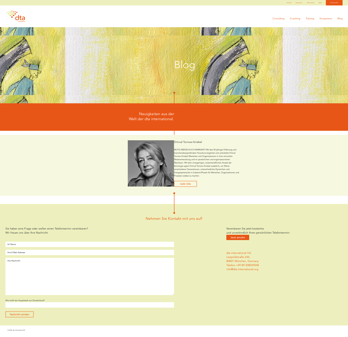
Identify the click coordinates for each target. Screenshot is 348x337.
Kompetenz (326, 18)
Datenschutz (310, 3)
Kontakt (289, 3)
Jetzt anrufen (334, 3)
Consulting (278, 18)
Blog (340, 18)
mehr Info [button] (185, 183)
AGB (320, 3)
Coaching (295, 18)
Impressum (299, 3)
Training (310, 18)
